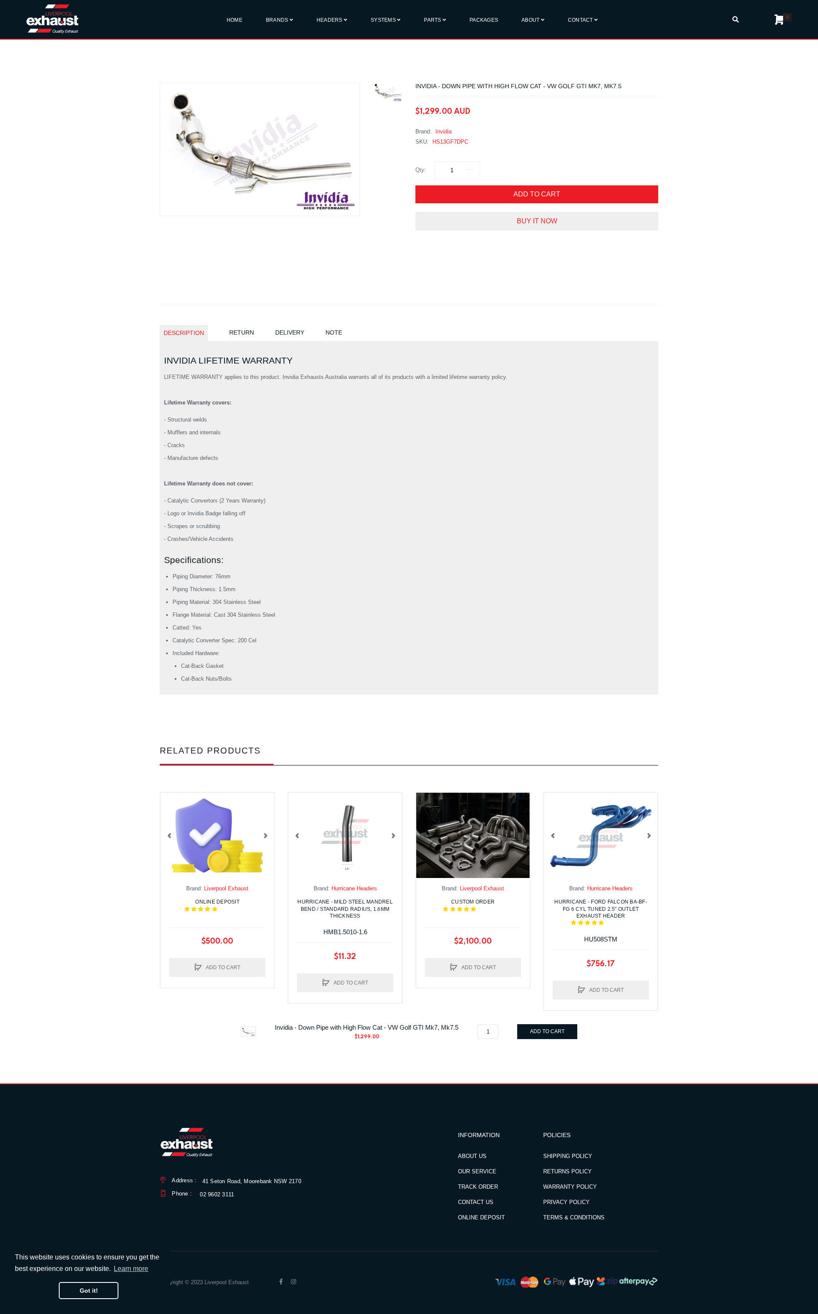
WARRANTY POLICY (570, 1187)
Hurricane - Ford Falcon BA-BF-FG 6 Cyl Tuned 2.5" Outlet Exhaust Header (600, 912)
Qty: (420, 170)
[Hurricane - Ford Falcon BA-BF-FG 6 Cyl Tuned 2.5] (600, 835)
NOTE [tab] (333, 332)
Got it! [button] (89, 1290)
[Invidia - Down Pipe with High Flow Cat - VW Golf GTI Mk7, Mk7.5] (388, 92)
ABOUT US (472, 1156)
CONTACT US (475, 1202)
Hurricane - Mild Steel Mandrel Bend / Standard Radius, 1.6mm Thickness (345, 908)
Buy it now (537, 221)
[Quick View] (171, 820)
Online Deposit (222, 905)
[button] (169, 835)
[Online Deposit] (217, 835)
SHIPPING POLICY (567, 1156)
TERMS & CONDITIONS (574, 1217)
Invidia (443, 131)
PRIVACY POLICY (566, 1202)
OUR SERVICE (477, 1171)
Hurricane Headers (354, 888)
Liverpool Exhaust (226, 888)
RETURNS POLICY (567, 1171)
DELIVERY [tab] (289, 332)
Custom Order (477, 905)
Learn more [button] (131, 1268)
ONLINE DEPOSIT (481, 1217)
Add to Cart (536, 194)
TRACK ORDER (478, 1187)
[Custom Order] (473, 835)
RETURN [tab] (241, 332)
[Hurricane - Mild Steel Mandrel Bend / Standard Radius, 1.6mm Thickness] (345, 835)
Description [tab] (184, 332)
